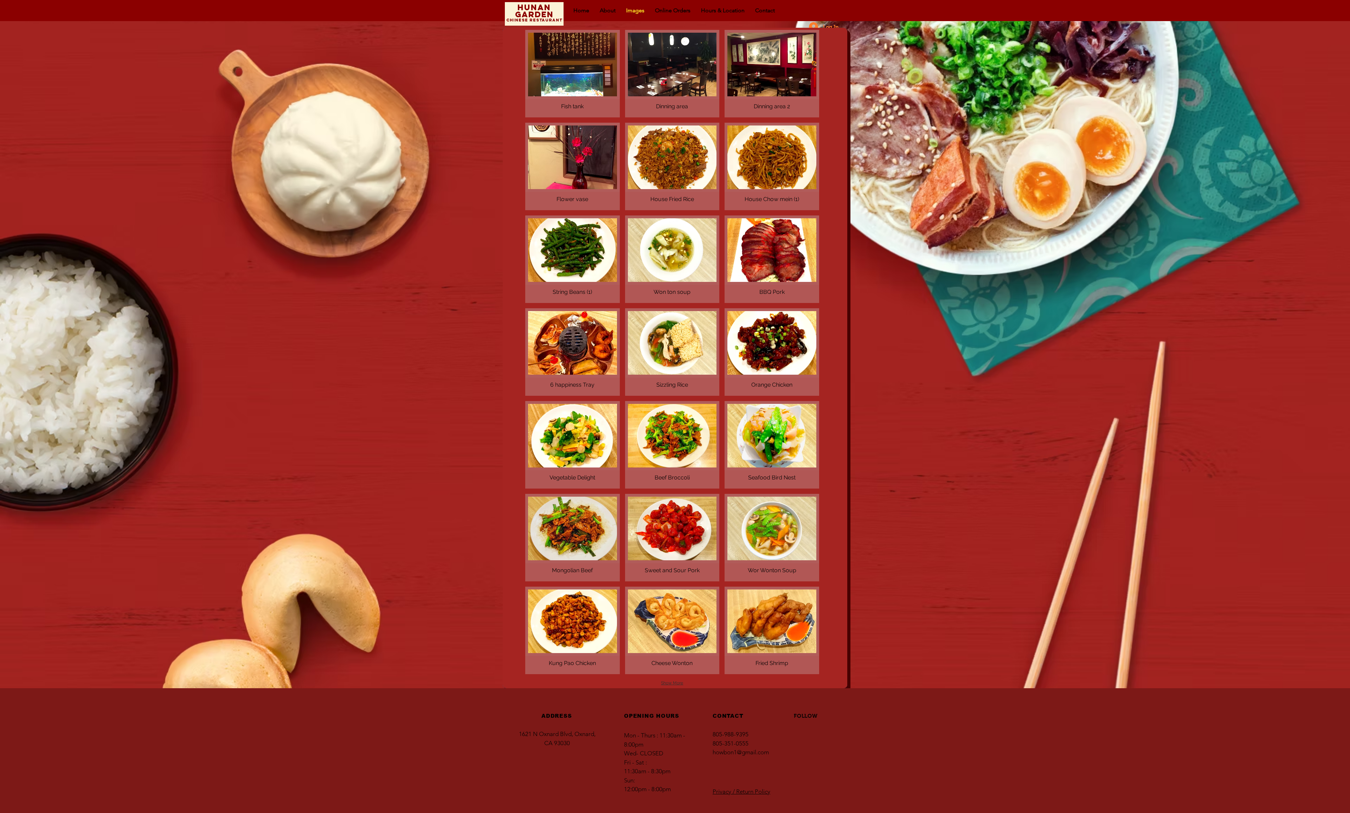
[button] (572, 73)
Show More (672, 682)
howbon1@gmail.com (741, 752)
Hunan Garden (534, 10)
